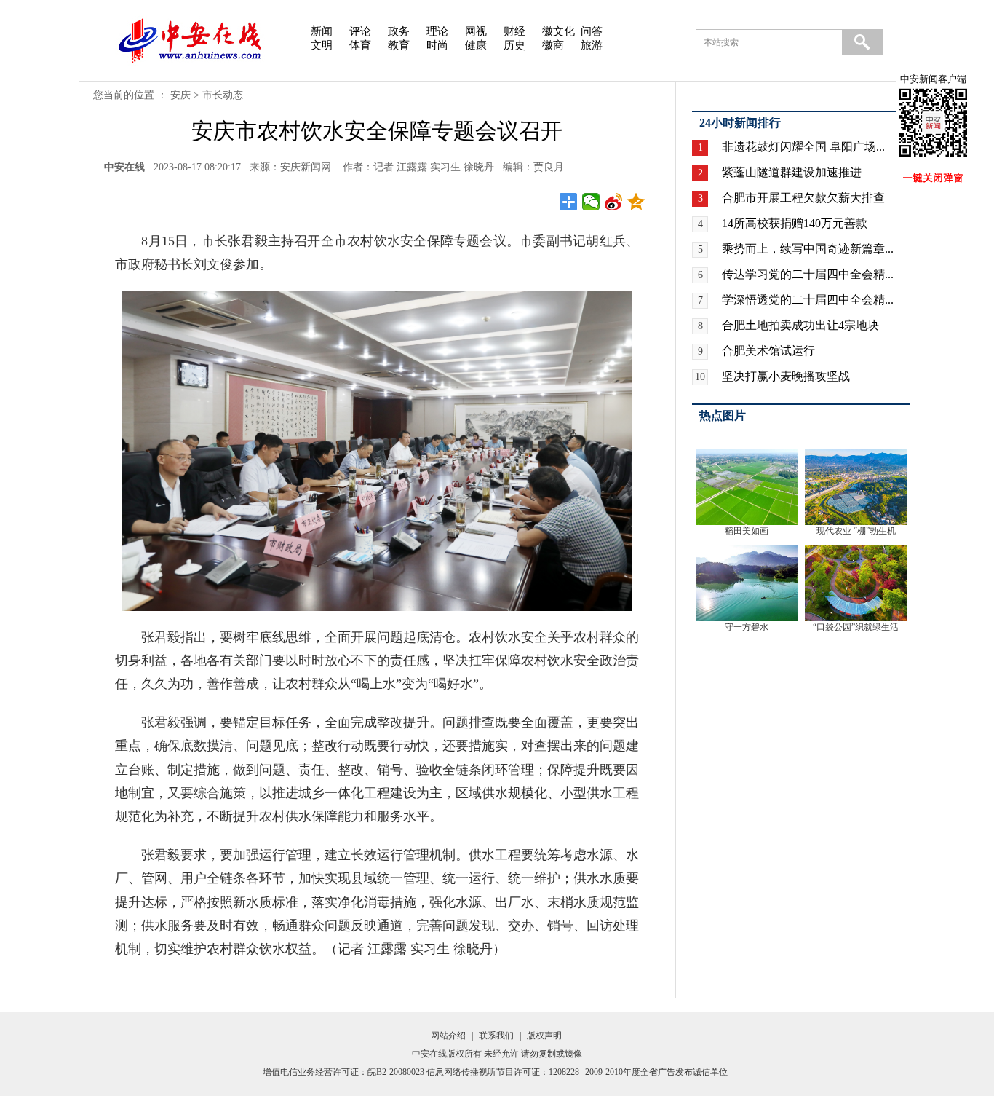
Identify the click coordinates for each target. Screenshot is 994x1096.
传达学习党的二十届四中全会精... (808, 274)
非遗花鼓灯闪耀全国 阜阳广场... (803, 147)
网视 (476, 31)
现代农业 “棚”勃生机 (856, 531)
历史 (514, 45)
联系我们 (496, 1035)
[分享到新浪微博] (614, 201)
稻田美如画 (746, 531)
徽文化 (558, 31)
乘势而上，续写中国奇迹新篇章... (808, 249)
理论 (437, 31)
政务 (399, 31)
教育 (399, 45)
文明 (322, 45)
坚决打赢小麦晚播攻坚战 (786, 376)
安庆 (180, 95)
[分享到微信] (591, 201)
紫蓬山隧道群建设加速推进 (792, 172)
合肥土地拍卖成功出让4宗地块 (800, 325)
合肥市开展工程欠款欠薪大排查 (803, 198)
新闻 (322, 31)
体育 (360, 45)
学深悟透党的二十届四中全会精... (808, 299)
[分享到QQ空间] (636, 201)
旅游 (592, 45)
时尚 (437, 45)
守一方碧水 (746, 627)
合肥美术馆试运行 (768, 350)
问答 (592, 31)
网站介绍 (448, 1035)
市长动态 (222, 95)
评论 (360, 31)
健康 (476, 45)
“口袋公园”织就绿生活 (856, 627)
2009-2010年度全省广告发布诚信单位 (656, 1072)
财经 (514, 31)
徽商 (553, 45)
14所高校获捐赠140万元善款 (794, 223)
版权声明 (544, 1035)
